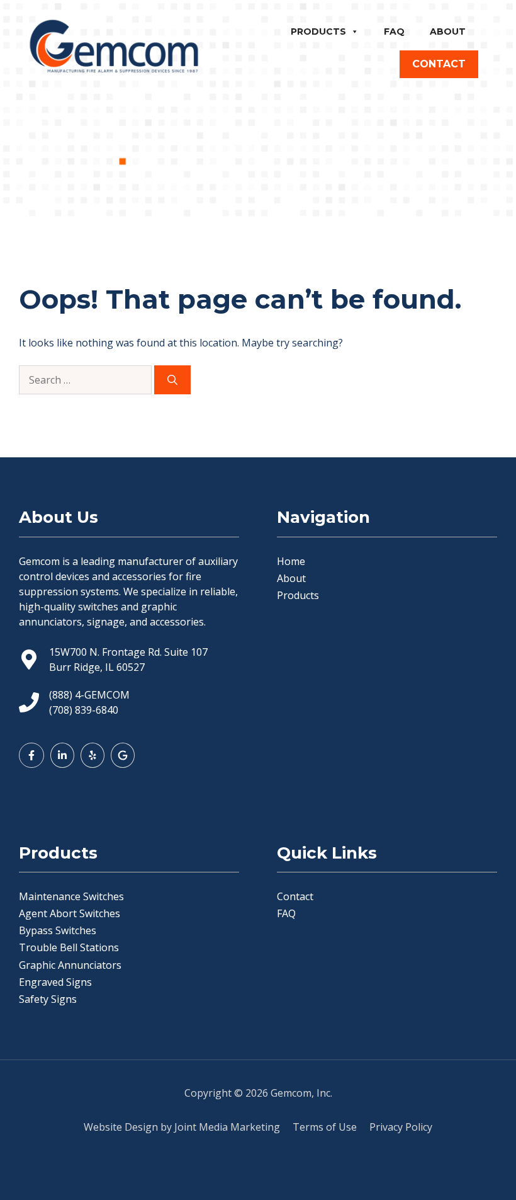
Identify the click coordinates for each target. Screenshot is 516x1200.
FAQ (394, 31)
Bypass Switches (57, 930)
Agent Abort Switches (69, 913)
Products (318, 31)
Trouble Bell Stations (69, 947)
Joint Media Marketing (227, 1127)
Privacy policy (400, 1127)
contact (439, 64)
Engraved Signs (55, 982)
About (448, 31)
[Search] (172, 379)
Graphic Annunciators (70, 965)
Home (291, 561)
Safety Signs (48, 999)
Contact (295, 896)
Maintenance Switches (71, 896)
